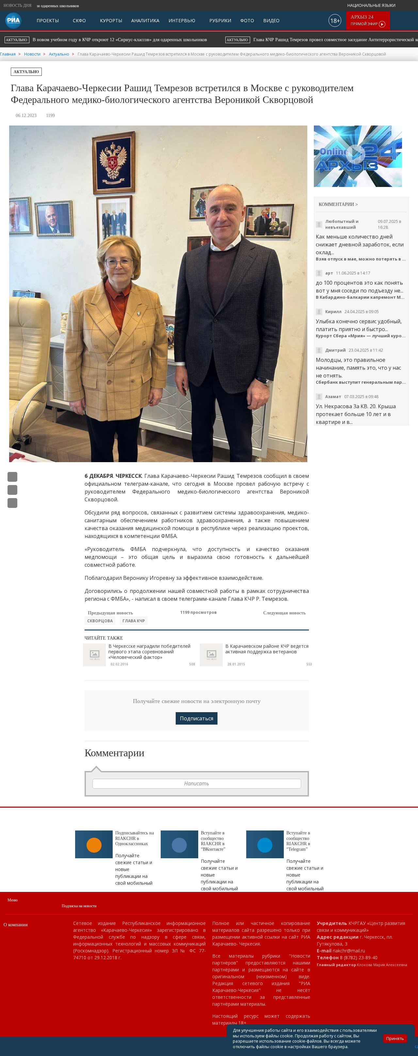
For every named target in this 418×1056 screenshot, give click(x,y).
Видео (271, 20)
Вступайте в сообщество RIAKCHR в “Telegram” (298, 841)
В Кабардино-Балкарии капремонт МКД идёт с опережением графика (361, 297)
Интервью (182, 20)
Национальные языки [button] (371, 5)
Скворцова (100, 621)
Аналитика (145, 20)
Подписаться (196, 718)
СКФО (79, 20)
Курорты (110, 20)
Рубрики (219, 20)
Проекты (48, 20)
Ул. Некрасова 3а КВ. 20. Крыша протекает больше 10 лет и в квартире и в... (356, 414)
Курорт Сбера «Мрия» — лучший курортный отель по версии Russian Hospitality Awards (361, 336)
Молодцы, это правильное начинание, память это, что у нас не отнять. (358, 367)
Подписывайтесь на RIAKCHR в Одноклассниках (134, 838)
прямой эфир (365, 20)
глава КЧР (133, 621)
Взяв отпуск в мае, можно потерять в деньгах (361, 259)
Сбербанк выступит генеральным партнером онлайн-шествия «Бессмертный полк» (361, 382)
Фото (247, 20)
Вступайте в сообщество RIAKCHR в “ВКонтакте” (213, 841)
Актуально (26, 72)
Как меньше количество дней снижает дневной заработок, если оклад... (360, 244)
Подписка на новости (79, 906)
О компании (16, 924)
